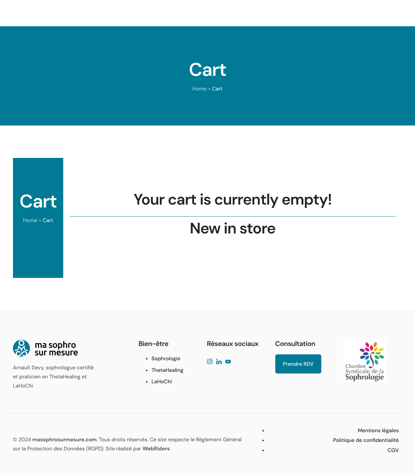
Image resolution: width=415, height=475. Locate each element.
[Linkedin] (219, 362)
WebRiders (156, 448)
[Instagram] (210, 362)
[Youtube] (228, 362)
